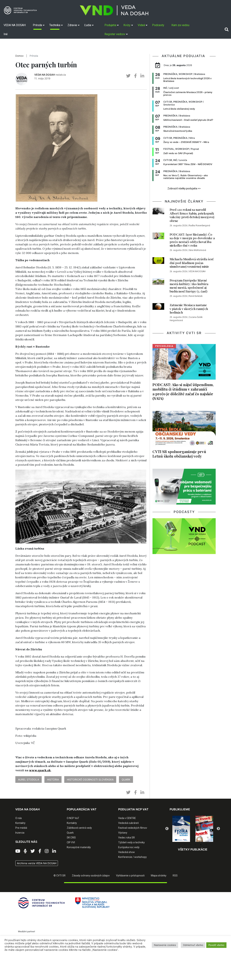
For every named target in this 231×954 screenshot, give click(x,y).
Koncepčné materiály (79, 847)
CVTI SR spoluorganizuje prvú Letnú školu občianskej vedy (179, 453)
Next (218, 829)
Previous (167, 829)
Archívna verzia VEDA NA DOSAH (36, 863)
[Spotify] (25, 851)
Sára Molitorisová (197, 250)
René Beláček (195, 296)
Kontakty (20, 823)
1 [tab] (179, 844)
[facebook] (135, 75)
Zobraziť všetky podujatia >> (184, 188)
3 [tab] (190, 844)
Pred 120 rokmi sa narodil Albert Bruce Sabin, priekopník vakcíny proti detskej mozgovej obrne (192, 215)
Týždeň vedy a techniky (131, 842)
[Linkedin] (54, 851)
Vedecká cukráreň (128, 823)
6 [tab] (206, 844)
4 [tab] (195, 844)
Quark (70, 832)
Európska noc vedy (129, 847)
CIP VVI (71, 842)
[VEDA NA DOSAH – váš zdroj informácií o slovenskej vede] (114, 10)
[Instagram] (47, 851)
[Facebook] (39, 851)
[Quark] (204, 829)
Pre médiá (21, 827)
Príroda (34, 55)
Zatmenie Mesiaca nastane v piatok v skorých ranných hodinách (189, 308)
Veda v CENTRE (127, 818)
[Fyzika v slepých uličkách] (181, 829)
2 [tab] (184, 844)
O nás (18, 818)
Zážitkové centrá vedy (79, 827)
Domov (19, 55)
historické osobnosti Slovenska (90, 779)
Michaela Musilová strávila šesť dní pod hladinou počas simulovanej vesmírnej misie (191, 262)
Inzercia (19, 832)
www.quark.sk (40, 770)
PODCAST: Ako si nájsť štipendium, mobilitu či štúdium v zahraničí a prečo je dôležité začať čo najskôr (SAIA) (183, 391)
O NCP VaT (73, 818)
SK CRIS (71, 837)
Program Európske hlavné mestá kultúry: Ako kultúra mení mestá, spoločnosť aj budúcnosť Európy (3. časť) (189, 285)
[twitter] (128, 75)
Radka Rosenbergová (199, 225)
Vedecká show (126, 852)
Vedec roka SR (126, 837)
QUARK (126, 779)
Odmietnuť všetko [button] (193, 945)
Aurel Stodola (28, 779)
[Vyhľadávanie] (226, 29)
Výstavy (122, 832)
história (53, 779)
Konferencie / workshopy (132, 857)
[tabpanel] (181, 829)
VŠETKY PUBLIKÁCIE (192, 849)
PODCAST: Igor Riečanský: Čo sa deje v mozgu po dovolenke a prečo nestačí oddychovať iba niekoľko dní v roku (192, 239)
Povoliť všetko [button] (216, 945)
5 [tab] (201, 844)
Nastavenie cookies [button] (165, 945)
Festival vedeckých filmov (132, 827)
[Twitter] (32, 851)
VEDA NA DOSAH (44, 74)
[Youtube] (17, 851)
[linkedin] (142, 75)
